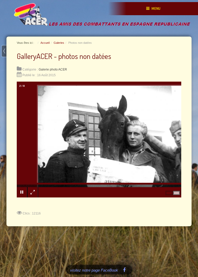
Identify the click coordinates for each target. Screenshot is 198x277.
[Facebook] (124, 269)
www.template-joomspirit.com (2, 251)
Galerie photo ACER (53, 69)
